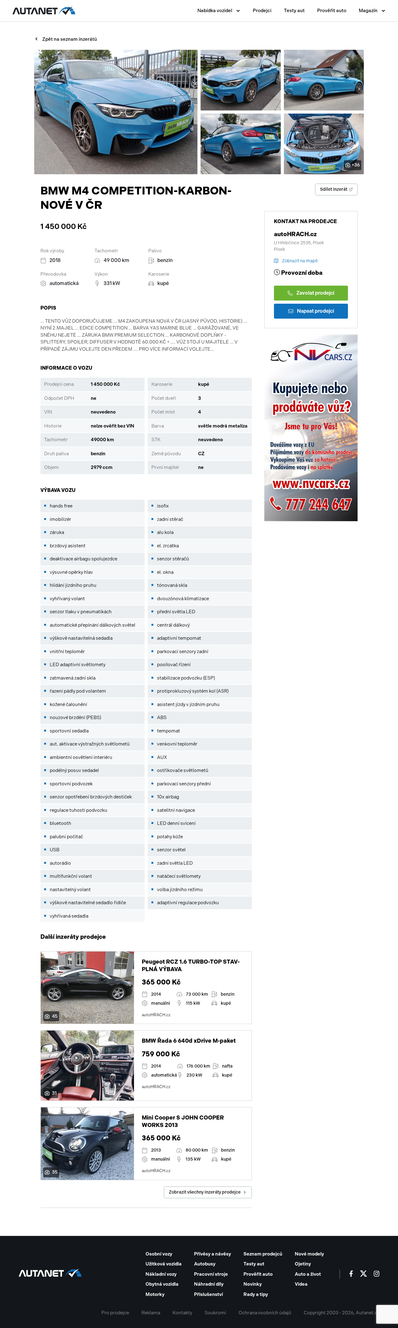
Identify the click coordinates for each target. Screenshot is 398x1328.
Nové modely (309, 1254)
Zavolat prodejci (315, 293)
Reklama (150, 1313)
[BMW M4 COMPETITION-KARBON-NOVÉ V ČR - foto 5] (324, 144)
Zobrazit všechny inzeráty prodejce (205, 1192)
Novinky (252, 1284)
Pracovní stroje (211, 1274)
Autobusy (204, 1264)
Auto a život (308, 1274)
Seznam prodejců (262, 1254)
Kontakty (182, 1313)
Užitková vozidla (164, 1264)
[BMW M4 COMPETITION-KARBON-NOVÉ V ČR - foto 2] (241, 80)
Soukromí (215, 1313)
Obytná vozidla (162, 1284)
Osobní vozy (159, 1254)
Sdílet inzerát (333, 189)
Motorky (155, 1294)
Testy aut (294, 10)
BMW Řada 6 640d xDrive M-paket (189, 1040)
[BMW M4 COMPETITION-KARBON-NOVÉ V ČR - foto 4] (241, 144)
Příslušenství (208, 1294)
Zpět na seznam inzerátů (69, 39)
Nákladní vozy (161, 1274)
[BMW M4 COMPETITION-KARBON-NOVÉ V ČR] (115, 112)
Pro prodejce (115, 1313)
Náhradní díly (209, 1284)
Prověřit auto (331, 10)
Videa (301, 1284)
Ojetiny (303, 1264)
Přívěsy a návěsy (212, 1254)
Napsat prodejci (315, 311)
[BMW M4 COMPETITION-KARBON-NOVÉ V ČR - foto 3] (324, 80)
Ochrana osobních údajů (264, 1313)
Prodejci (262, 10)
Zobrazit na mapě (300, 261)
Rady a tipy (255, 1294)
